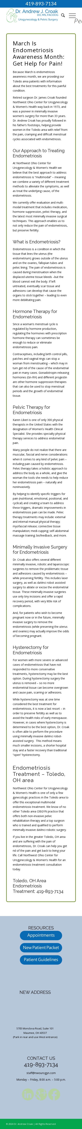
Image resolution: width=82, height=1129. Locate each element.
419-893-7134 (41, 3)
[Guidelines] (41, 960)
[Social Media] (28, 1095)
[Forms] (41, 948)
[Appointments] (41, 936)
